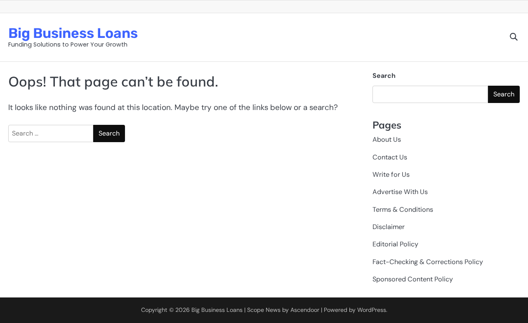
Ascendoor (304, 310)
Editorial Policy (395, 244)
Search (384, 75)
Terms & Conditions (402, 209)
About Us (386, 139)
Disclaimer (388, 226)
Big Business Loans (73, 33)
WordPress (371, 310)
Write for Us (391, 174)
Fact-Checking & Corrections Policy (427, 261)
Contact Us (389, 157)
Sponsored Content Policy (412, 279)
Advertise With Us (400, 191)
